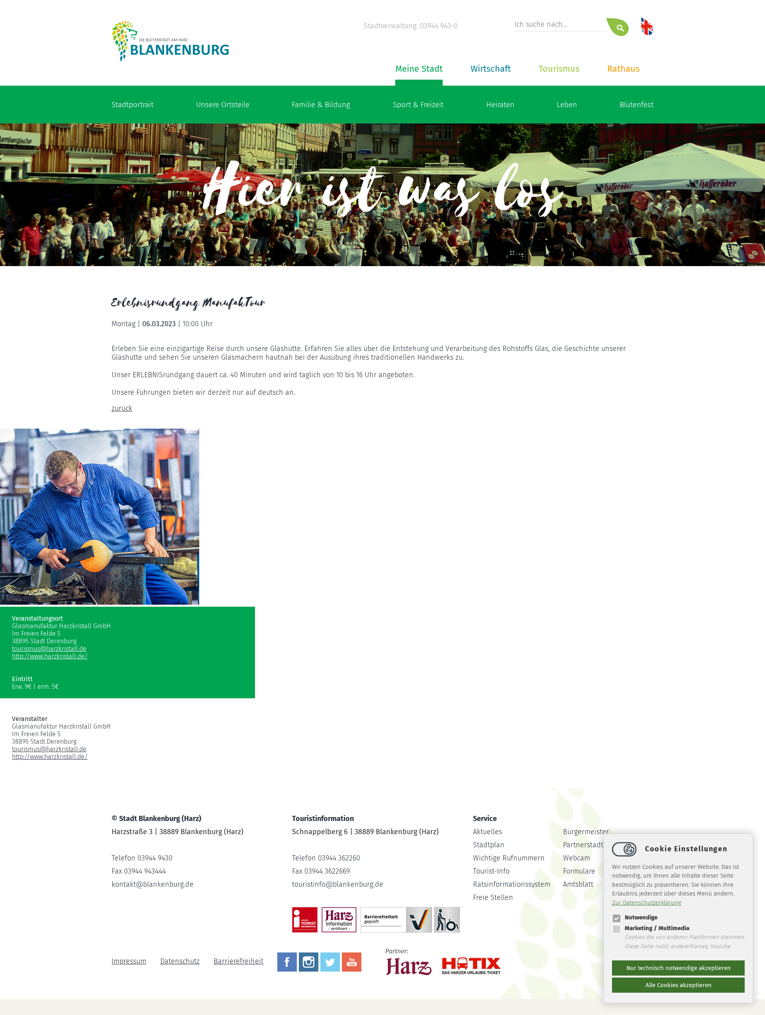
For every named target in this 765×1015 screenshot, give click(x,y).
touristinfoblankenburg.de (337, 884)
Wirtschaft (491, 68)
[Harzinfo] (409, 961)
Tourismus (559, 68)
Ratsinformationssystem (511, 884)
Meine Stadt (419, 68)
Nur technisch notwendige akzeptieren (678, 968)
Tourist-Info (491, 871)
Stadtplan (488, 845)
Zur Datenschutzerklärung (646, 902)
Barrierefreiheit (238, 961)
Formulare (579, 871)
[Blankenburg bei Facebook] (288, 961)
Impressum (129, 961)
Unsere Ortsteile (222, 104)
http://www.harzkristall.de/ (50, 656)
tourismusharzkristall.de (49, 648)
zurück (122, 408)
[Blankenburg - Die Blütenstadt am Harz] (171, 61)
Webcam (576, 858)
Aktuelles (487, 831)
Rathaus (623, 68)
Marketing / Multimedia (657, 928)
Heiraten (500, 104)
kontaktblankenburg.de (153, 884)
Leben (567, 104)
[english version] (647, 26)
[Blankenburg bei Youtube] (352, 961)
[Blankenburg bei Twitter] (331, 961)
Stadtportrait (132, 104)
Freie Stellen (493, 897)
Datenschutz (180, 961)
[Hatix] (468, 961)
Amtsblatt (578, 884)
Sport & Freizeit (418, 104)
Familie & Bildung (321, 104)
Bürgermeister (586, 831)
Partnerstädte (585, 845)
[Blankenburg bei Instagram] (309, 961)
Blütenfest (636, 104)
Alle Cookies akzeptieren (678, 985)
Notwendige (641, 917)
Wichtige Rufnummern (509, 858)
